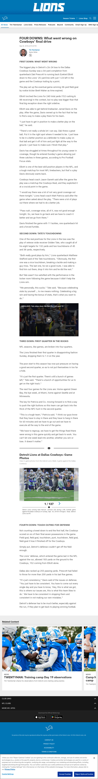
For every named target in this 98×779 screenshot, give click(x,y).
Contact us (49, 740)
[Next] (59, 503)
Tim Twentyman (34, 50)
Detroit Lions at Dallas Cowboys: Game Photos (45, 456)
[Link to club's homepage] (5, 17)
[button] (49, 320)
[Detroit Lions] (49, 728)
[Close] (94, 758)
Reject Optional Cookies (84, 774)
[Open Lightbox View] (48, 492)
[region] (49, 766)
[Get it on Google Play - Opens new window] (56, 718)
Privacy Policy (49, 744)
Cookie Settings (8, 774)
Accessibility (49, 748)
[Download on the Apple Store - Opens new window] (40, 717)
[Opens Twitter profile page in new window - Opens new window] (30, 55)
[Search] (90, 18)
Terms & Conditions (49, 751)
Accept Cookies (65, 774)
